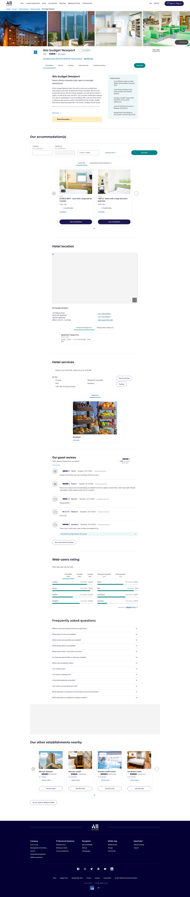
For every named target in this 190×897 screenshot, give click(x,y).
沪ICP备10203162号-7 (101, 883)
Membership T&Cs (77, 878)
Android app (111, 851)
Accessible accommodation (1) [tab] (101, 163)
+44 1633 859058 (104, 314)
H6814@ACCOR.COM (105, 320)
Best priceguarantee (156, 50)
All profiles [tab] (68, 575)
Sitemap (84, 848)
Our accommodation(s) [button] (48, 137)
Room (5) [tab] (82, 163)
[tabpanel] (95, 199)
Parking (121, 384)
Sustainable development (38, 854)
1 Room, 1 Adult (84, 153)
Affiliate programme (36, 857)
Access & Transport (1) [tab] (84, 328)
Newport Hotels (35, 9)
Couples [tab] (90, 575)
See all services (124, 378)
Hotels (8, 9)
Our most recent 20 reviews (64, 542)
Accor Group (34, 844)
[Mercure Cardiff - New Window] (80, 760)
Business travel (61, 844)
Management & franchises (38, 848)
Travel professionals (62, 851)
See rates (139, 65)
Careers (32, 851)
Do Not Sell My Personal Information (126, 878)
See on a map (46, 780)
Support (136, 848)
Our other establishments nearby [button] (56, 742)
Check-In (38, 147)
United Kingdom (23, 9)
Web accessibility (87, 844)
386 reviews (61, 54)
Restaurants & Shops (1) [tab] (105, 328)
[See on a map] (95, 278)
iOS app (110, 848)
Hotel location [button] (63, 246)
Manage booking (139, 844)
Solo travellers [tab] (120, 575)
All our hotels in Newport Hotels (43, 802)
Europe (14, 9)
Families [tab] (80, 575)
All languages (86, 851)
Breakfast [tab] (95, 395)
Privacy (89, 878)
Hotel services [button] (63, 362)
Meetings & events (61, 848)
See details (76, 440)
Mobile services (112, 844)
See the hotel (50, 789)
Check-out (60, 147)
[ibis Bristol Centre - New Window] (139, 760)
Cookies (97, 878)
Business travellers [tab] (104, 575)
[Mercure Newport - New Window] (51, 760)
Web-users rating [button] (65, 559)
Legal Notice (107, 878)
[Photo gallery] (95, 28)
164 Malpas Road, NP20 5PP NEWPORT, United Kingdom (63, 59)
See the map (88, 59)
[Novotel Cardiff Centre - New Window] (110, 760)
